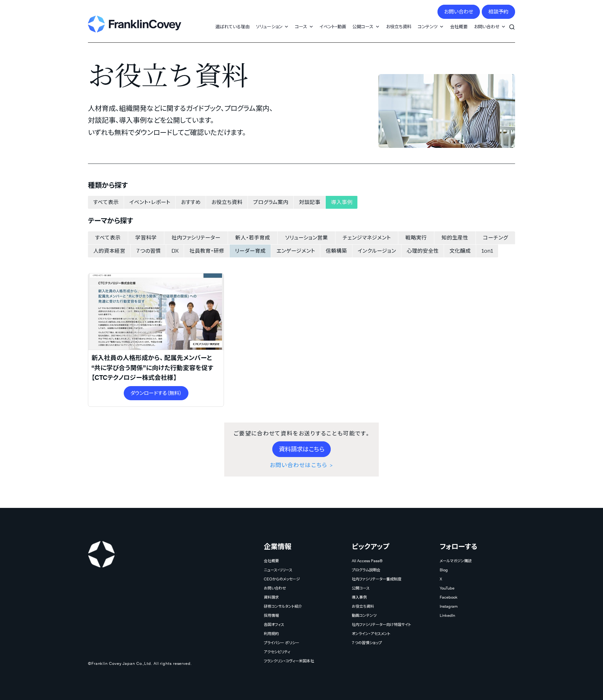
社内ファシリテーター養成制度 (376, 579)
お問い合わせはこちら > (302, 465)
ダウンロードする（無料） (156, 393)
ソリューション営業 (306, 237)
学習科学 (146, 237)
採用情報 (271, 615)
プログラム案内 (270, 202)
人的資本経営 (109, 251)
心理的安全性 (423, 251)
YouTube (447, 588)
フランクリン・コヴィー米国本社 (289, 661)
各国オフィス (274, 624)
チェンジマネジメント (367, 237)
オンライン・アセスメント (371, 633)
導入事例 (341, 202)
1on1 (487, 251)
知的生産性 (455, 237)
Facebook (449, 597)
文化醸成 (460, 251)
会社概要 (459, 26)
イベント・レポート (149, 202)
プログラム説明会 (366, 570)
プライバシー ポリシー (281, 642)
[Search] (512, 23)
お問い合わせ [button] (486, 26)
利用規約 (271, 633)
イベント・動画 (333, 26)
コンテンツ (427, 26)
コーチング (495, 237)
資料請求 (271, 597)
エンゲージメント (295, 251)
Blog (444, 570)
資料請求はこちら (301, 449)
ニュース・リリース (278, 570)
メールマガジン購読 (456, 560)
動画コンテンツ (364, 615)
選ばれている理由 (232, 26)
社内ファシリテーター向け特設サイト (381, 624)
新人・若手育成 (252, 237)
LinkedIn (447, 615)
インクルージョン (377, 251)
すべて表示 (106, 202)
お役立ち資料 (398, 26)
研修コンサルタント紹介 (283, 606)
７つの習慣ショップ (367, 642)
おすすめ (191, 202)
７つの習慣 (148, 251)
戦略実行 (416, 237)
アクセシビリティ (277, 651)
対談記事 (309, 202)
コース (301, 26)
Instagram (449, 606)
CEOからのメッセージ (282, 579)
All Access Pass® (367, 560)
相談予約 (498, 12)
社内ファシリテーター (195, 237)
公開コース (362, 26)
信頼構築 (336, 251)
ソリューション (269, 26)
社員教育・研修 (206, 251)
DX (175, 251)
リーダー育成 (250, 251)
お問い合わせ (458, 12)
